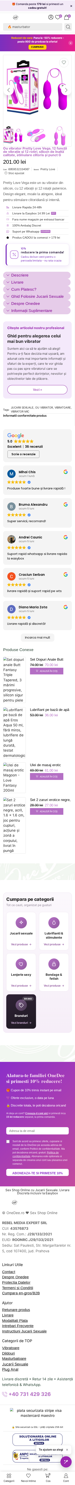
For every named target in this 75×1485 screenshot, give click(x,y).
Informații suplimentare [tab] (31, 310)
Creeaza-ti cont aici (36, 1113)
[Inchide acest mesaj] (67, 1449)
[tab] (37, 275)
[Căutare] (68, 27)
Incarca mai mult (37, 637)
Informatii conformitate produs (25, 415)
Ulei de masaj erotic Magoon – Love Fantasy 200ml (48, 765)
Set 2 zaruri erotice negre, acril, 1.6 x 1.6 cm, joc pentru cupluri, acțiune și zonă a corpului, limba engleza (50, 800)
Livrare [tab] (17, 282)
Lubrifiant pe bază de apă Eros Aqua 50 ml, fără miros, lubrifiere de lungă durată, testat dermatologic (51, 710)
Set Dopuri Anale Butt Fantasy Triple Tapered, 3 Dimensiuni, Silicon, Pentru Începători (49, 660)
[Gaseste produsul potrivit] (66, 1461)
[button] (50, 17)
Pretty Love (47, 169)
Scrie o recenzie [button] (23, 454)
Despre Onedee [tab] (25, 303)
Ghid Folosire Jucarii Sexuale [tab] (37, 296)
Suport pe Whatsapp (25, 231)
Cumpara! (37, 46)
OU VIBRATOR (44, 407)
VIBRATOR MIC (20, 411)
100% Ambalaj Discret (26, 225)
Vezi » (37, 390)
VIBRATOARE (63, 407)
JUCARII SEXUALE (22, 407)
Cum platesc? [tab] (23, 289)
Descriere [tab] (20, 275)
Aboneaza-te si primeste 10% (37, 1173)
